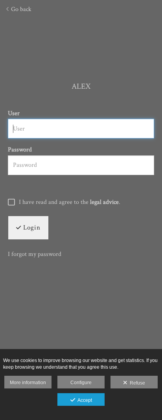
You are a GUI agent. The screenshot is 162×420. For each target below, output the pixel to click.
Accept (83, 400)
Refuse (136, 383)
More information (28, 382)
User (14, 113)
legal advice (104, 202)
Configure (81, 382)
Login (30, 227)
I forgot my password (34, 254)
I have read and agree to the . (69, 202)
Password (20, 150)
